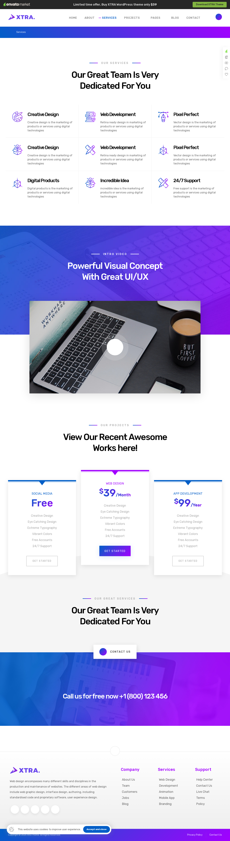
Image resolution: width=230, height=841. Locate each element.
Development (168, 786)
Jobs (125, 798)
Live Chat (202, 792)
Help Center (204, 779)
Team (126, 786)
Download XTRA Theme (209, 4)
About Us (128, 779)
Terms (200, 798)
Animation (166, 792)
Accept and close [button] (97, 829)
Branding (165, 804)
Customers (129, 792)
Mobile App (167, 798)
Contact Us (204, 786)
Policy (200, 804)
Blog (125, 804)
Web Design (167, 779)
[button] (219, 17)
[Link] (115, 745)
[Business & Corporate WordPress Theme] (21, 17)
